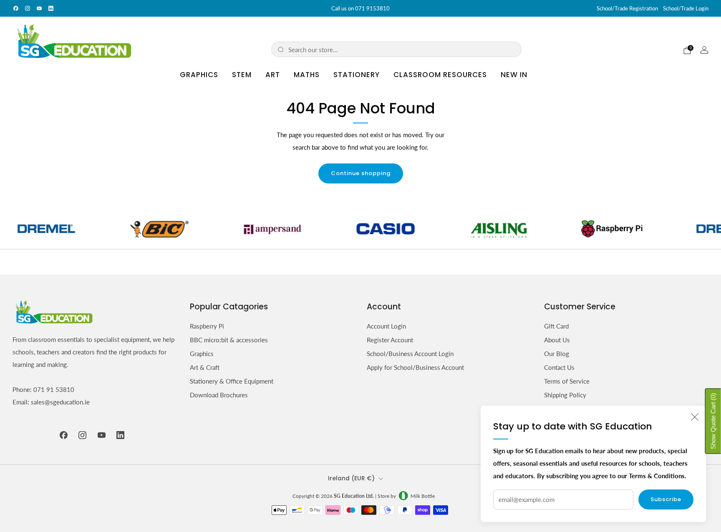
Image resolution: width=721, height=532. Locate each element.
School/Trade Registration (627, 8)
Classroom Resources (440, 75)
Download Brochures (219, 395)
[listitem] (360, 8)
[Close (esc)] (694, 417)
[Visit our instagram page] (27, 8)
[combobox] (402, 49)
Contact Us (559, 367)
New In (514, 75)
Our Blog (556, 353)
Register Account (390, 340)
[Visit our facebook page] (16, 8)
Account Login (386, 326)
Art (272, 75)
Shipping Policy (565, 395)
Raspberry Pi (207, 326)
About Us (557, 340)
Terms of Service (567, 381)
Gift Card (556, 326)
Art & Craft (204, 367)
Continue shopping (361, 173)
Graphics (199, 75)
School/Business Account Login (410, 353)
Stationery (356, 75)
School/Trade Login (685, 8)
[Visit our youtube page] (39, 8)
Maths (307, 75)
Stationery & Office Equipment (231, 381)
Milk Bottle (423, 496)
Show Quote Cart (713, 421)
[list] (360, 228)
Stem (242, 75)
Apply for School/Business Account (415, 367)
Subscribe (665, 499)
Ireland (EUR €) (351, 478)
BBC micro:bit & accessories (229, 340)
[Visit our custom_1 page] (51, 8)
